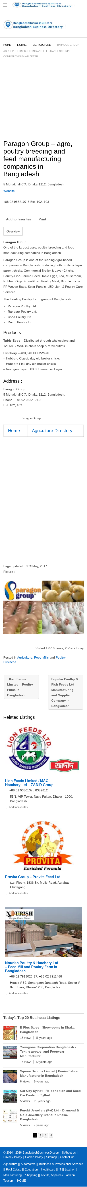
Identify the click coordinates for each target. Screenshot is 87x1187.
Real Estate (13, 1169)
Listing (22, 44)
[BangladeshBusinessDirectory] (45, 5)
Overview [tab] (13, 231)
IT (60, 1169)
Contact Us (67, 1157)
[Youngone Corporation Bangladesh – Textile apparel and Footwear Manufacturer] (10, 1053)
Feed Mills (41, 657)
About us (70, 1152)
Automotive (28, 1164)
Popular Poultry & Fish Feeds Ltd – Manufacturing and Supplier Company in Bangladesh (64, 692)
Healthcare (48, 1169)
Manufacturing (12, 1175)
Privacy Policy (12, 1157)
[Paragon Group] (43, 607)
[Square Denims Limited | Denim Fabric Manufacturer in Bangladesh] (10, 1077)
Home (7, 44)
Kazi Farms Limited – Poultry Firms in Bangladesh (20, 687)
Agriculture (42, 44)
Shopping (31, 1175)
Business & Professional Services (61, 1164)
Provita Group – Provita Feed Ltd (32, 877)
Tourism (8, 1180)
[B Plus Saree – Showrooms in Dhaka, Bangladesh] (10, 1033)
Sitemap (51, 1157)
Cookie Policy (34, 1157)
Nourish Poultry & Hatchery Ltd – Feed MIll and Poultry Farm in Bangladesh (31, 967)
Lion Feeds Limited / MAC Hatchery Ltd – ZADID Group (29, 783)
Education (31, 1169)
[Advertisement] (43, 501)
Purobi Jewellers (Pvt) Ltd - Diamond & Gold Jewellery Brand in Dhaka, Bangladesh (49, 1115)
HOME (21, 1180)
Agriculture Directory (52, 430)
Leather (70, 1169)
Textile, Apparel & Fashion (58, 1175)
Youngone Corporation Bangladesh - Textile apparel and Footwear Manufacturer (48, 1051)
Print (42, 219)
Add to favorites (18, 219)
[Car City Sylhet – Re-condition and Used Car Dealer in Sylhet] (10, 1097)
